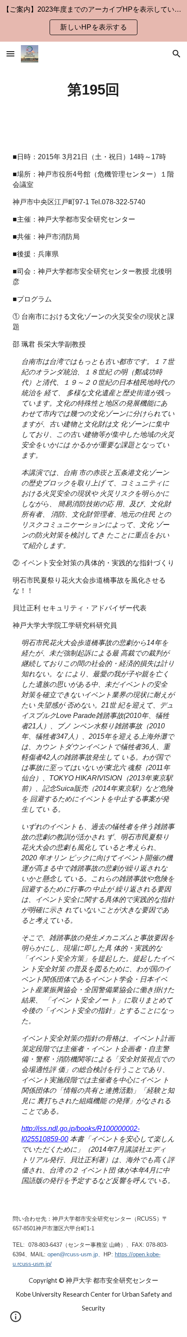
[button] (10, 54)
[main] (93, 89)
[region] (93, 21)
